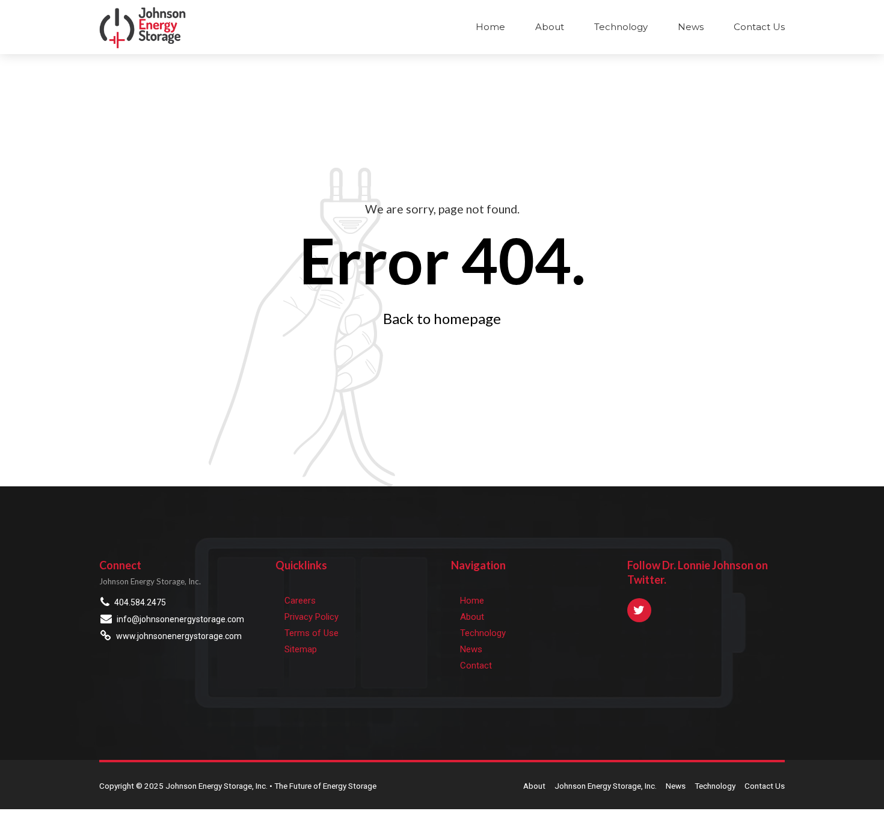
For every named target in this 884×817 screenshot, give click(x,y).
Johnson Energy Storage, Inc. (605, 786)
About (549, 26)
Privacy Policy (311, 616)
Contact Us (759, 26)
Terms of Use (311, 633)
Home (490, 26)
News (691, 26)
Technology (621, 26)
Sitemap (300, 649)
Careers (300, 600)
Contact (476, 665)
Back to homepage (442, 318)
